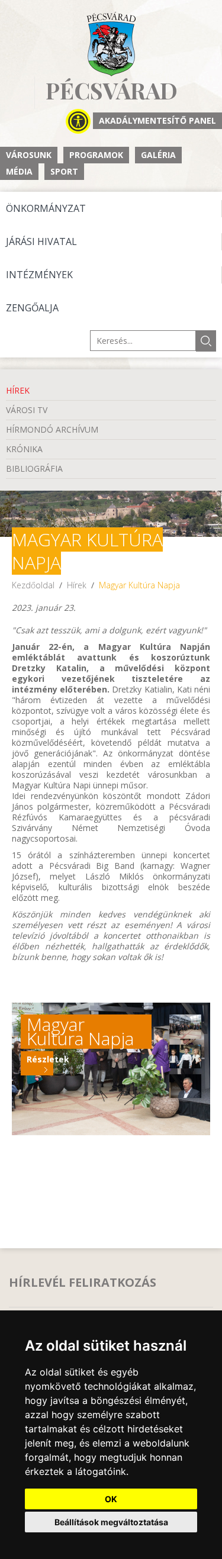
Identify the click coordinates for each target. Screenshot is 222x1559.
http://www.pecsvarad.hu (111, 44)
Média (19, 171)
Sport (64, 171)
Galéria (158, 154)
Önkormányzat (46, 208)
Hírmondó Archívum (52, 429)
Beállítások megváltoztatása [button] (111, 1522)
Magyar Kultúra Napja (139, 585)
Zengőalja (32, 307)
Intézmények (39, 274)
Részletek (40, 1059)
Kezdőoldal (33, 585)
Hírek (18, 390)
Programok (96, 154)
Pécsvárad (112, 90)
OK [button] (111, 1499)
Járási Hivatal (41, 241)
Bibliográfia (34, 468)
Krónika (24, 449)
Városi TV (26, 409)
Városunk (29, 154)
